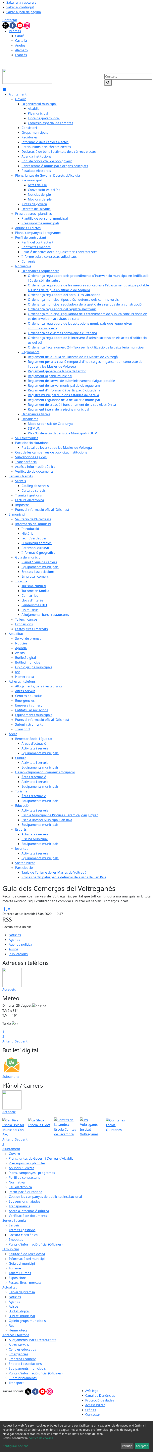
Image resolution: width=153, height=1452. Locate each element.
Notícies (15, 935)
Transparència (19, 1206)
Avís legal (92, 1391)
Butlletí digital (19, 1311)
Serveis (14, 1225)
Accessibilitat (95, 1405)
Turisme (15, 1268)
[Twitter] (6, 25)
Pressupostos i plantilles (27, 1163)
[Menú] (4, 89)
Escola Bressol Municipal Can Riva (13, 1130)
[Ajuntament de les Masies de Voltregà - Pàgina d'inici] (27, 76)
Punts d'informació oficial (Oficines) (36, 1244)
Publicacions (18, 954)
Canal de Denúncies (100, 1395)
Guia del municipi (22, 1263)
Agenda (14, 939)
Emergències (18, 1354)
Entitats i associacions (25, 1363)
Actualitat (9, 1287)
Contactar (9, 20)
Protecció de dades (99, 1400)
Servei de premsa (22, 1292)
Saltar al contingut (20, 7)
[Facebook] (13, 25)
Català (20, 36)
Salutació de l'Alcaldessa (27, 1254)
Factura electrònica (23, 1235)
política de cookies (40, 1438)
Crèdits (90, 1410)
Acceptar (142, 1446)
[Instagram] (27, 25)
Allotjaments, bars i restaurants (32, 1340)
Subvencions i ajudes (24, 1201)
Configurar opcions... (17, 1446)
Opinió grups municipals (27, 1321)
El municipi (10, 1249)
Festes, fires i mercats (25, 1282)
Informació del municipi (27, 1258)
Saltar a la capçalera (21, 2)
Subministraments (23, 1378)
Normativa (17, 1182)
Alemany (21, 50)
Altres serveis (19, 1344)
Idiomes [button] (15, 31)
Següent (21, 1041)
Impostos (16, 1239)
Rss (11, 1325)
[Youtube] (20, 25)
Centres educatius (22, 1349)
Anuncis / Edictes (21, 1168)
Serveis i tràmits (14, 1220)
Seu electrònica (20, 1187)
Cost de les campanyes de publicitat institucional (45, 1196)
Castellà (21, 40)
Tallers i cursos (20, 1273)
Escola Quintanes (114, 1127)
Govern (14, 1153)
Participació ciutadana (25, 1192)
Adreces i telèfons (15, 1335)
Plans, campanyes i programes (32, 1173)
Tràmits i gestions (22, 1230)
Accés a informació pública (29, 1211)
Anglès (20, 45)
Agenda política (20, 944)
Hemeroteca (18, 1330)
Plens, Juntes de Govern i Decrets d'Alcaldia (41, 1158)
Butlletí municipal (22, 1316)
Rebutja (127, 1446)
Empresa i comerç (22, 1359)
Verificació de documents (28, 1216)
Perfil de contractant (24, 1177)
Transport (16, 1383)
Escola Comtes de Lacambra (65, 1131)
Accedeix (9, 989)
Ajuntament (11, 1149)
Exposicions (17, 1278)
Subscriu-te (11, 1076)
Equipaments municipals (27, 1368)
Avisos (13, 949)
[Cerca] (108, 83)
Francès (21, 55)
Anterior (8, 1041)
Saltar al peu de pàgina (23, 12)
